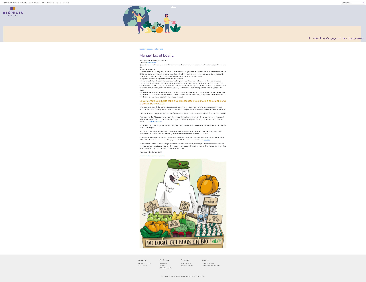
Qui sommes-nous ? (10, 3)
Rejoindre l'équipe (187, 266)
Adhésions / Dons (144, 263)
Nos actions (142, 266)
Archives (149, 49)
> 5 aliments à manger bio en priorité (152, 156)
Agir (161, 49)
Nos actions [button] (25, 3)
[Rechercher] (363, 2)
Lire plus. (207, 140)
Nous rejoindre (54, 3)
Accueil (142, 49)
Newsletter (163, 263)
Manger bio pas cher (155, 121)
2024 (156, 49)
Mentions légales (208, 263)
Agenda (66, 3)
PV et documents (166, 268)
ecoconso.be (151, 63)
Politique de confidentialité (211, 266)
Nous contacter (186, 263)
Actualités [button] (39, 3)
